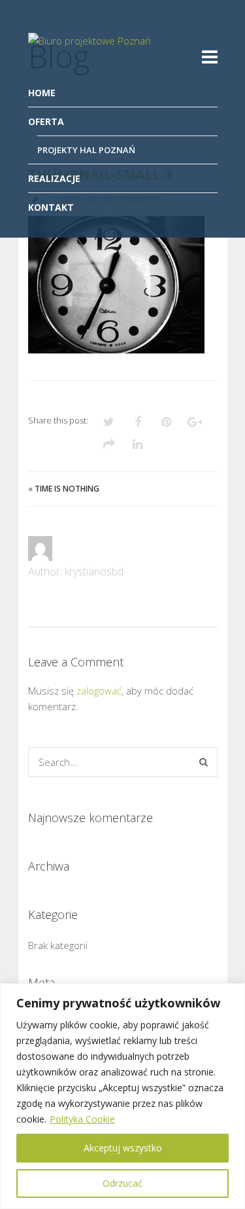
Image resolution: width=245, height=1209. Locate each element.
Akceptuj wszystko (123, 1148)
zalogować (99, 690)
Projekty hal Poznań (86, 150)
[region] (122, 1096)
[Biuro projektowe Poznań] (90, 54)
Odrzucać (122, 1183)
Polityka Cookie (82, 1119)
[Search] (203, 762)
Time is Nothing (67, 488)
